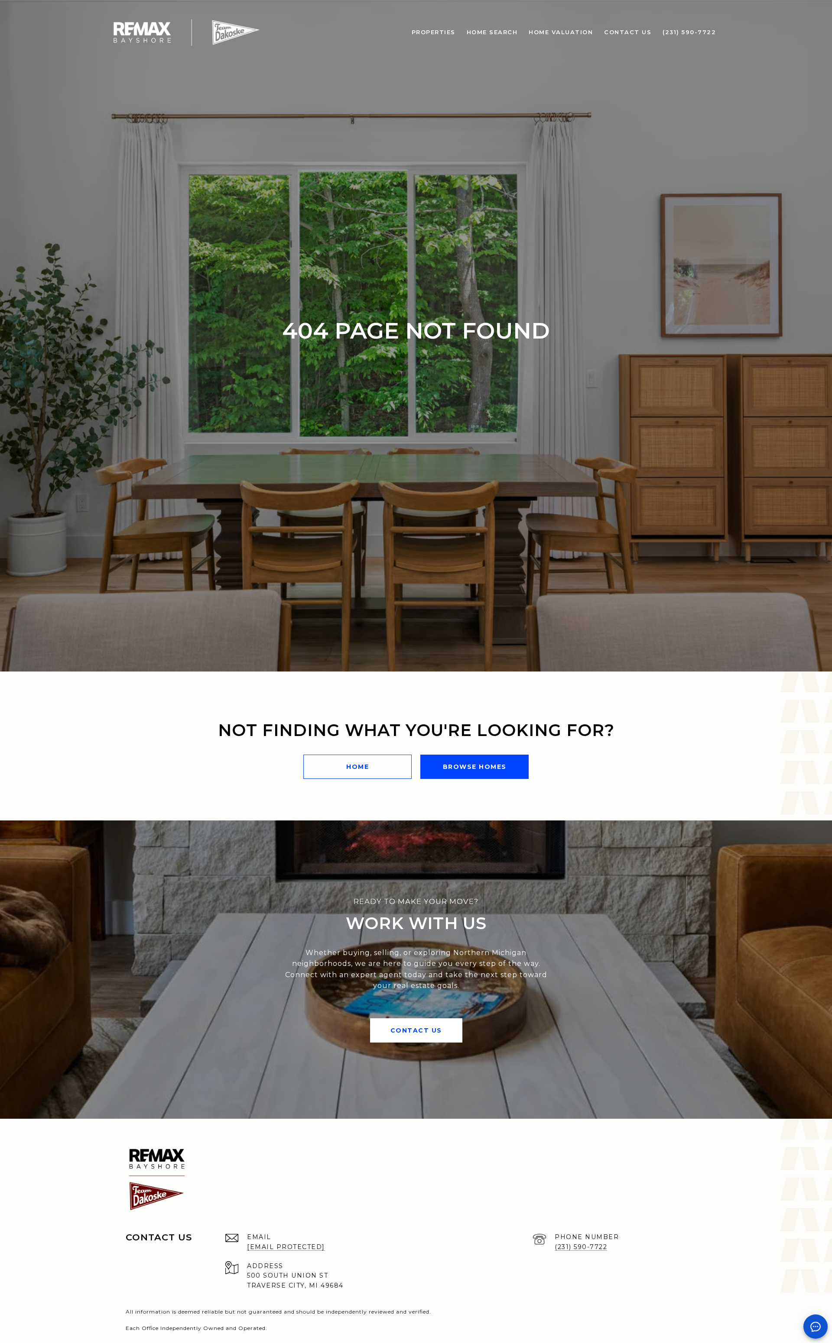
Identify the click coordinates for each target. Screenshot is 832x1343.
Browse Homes (475, 767)
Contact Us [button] (416, 1030)
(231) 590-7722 (581, 1247)
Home (357, 767)
